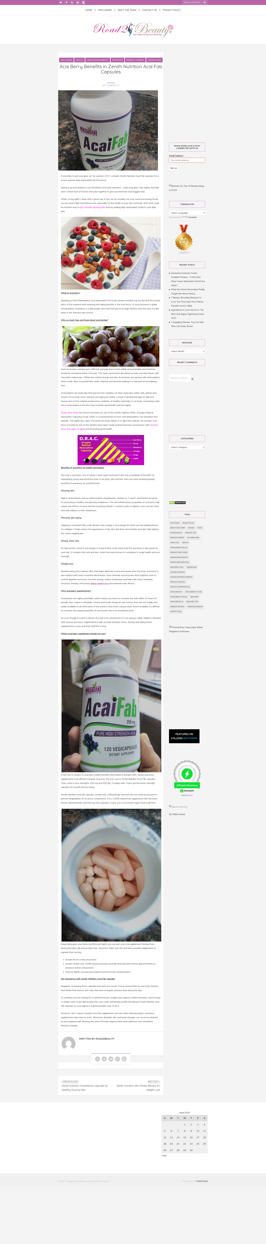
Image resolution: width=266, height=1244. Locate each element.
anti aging (175, 523)
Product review (177, 582)
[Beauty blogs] (184, 253)
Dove (199, 528)
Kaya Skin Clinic (177, 567)
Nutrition (117, 60)
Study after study (70, 412)
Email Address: (176, 155)
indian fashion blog (179, 557)
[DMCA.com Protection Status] (177, 503)
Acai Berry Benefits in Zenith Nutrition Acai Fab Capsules (111, 69)
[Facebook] (66, 2)
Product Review (135, 60)
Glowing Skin (193, 538)
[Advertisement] (190, 94)
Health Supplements (97, 60)
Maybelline (191, 567)
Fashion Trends (177, 538)
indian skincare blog (179, 562)
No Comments (110, 85)
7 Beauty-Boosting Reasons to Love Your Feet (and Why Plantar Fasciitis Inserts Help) (187, 301)
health (185, 543)
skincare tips (192, 602)
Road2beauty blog (178, 597)
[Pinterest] (77, 2)
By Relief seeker (177, 814)
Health (79, 60)
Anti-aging (66, 60)
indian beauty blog (178, 547)
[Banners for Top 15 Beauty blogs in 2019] (187, 190)
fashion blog (176, 533)
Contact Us (149, 10)
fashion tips (190, 533)
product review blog (180, 587)
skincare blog (176, 602)
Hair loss (174, 543)
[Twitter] (60, 2)
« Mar (164, 1155)
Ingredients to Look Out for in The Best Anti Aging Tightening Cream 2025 (187, 314)
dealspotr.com (187, 795)
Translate (192, 217)
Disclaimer (105, 10)
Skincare (194, 597)
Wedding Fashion (195, 607)
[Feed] (72, 2)
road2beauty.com (194, 592)
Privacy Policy (172, 10)
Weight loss (154, 60)
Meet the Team (127, 10)
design (191, 528)
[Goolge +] (83, 2)
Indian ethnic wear (178, 552)
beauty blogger (177, 528)
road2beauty (176, 592)
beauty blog (188, 523)
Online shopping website (181, 577)
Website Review (177, 607)
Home (88, 10)
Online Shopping (177, 572)
